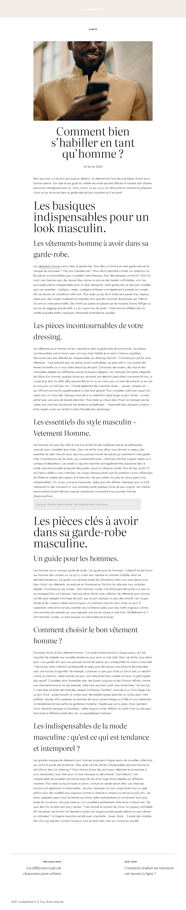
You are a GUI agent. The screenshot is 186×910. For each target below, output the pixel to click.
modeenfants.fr (93, 9)
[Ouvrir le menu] (13, 8)
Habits (93, 29)
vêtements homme (49, 266)
